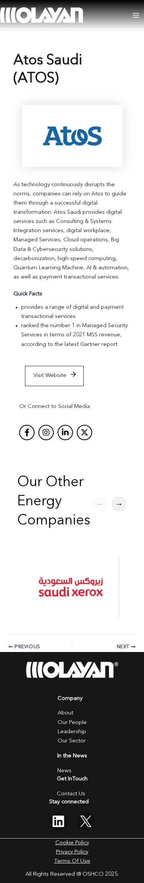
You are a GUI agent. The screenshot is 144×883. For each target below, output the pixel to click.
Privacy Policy (72, 852)
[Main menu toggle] (136, 15)
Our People (72, 723)
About (65, 713)
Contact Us (71, 794)
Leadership (72, 732)
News (64, 771)
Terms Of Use (72, 861)
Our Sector (72, 741)
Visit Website (49, 375)
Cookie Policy (72, 843)
